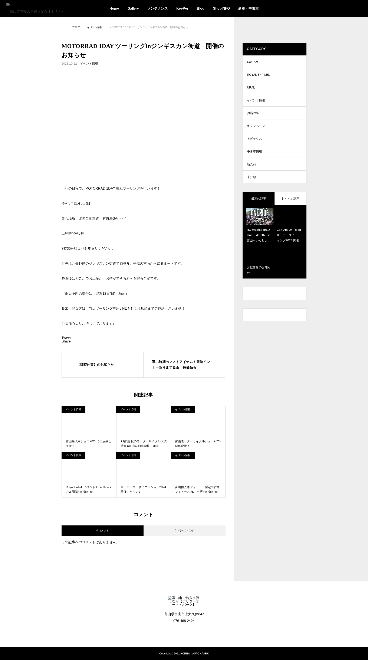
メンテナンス (157, 8)
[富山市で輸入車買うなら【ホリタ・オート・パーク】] (36, 8)
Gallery (133, 8)
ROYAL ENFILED (258, 74)
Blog (200, 8)
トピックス (254, 138)
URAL (251, 87)
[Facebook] (184, 631)
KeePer (182, 8)
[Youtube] (193, 631)
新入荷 (251, 164)
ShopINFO (221, 8)
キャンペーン (256, 126)
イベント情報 (89, 63)
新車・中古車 (248, 8)
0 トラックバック (185, 530)
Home (114, 8)
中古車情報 (254, 151)
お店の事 (253, 113)
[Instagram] (175, 631)
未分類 (251, 177)
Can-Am (252, 62)
